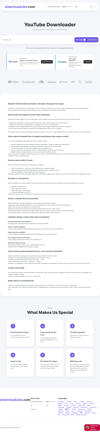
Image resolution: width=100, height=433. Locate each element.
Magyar (85, 403)
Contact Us (33, 409)
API (32, 405)
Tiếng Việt (65, 415)
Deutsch (82, 401)
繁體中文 (67, 409)
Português (61, 407)
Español (60, 403)
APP (47, 405)
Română (68, 407)
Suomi (72, 403)
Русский (76, 407)
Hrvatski (87, 413)
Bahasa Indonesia (81, 415)
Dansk (76, 401)
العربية (73, 411)
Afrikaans (61, 411)
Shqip (68, 411)
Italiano (92, 403)
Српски (94, 413)
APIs (76, 7)
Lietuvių (66, 405)
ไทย (59, 415)
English (89, 409)
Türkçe (74, 409)
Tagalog (67, 413)
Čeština (69, 401)
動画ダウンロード (68, 7)
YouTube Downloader (54, 7)
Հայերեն (80, 411)
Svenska (60, 409)
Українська (81, 409)
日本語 (60, 405)
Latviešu (73, 405)
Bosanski (60, 413)
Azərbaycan (88, 411)
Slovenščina (93, 407)
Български (61, 401)
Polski (89, 405)
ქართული (75, 413)
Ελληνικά (89, 401)
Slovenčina (84, 407)
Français (78, 403)
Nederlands (81, 405)
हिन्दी (81, 413)
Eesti (66, 403)
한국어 (73, 415)
